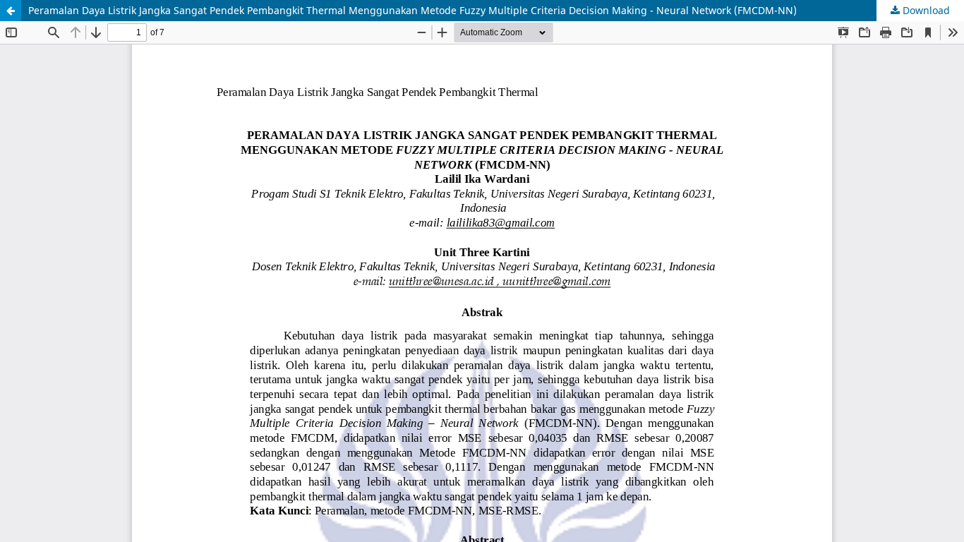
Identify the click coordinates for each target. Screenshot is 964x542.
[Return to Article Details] (10, 10)
